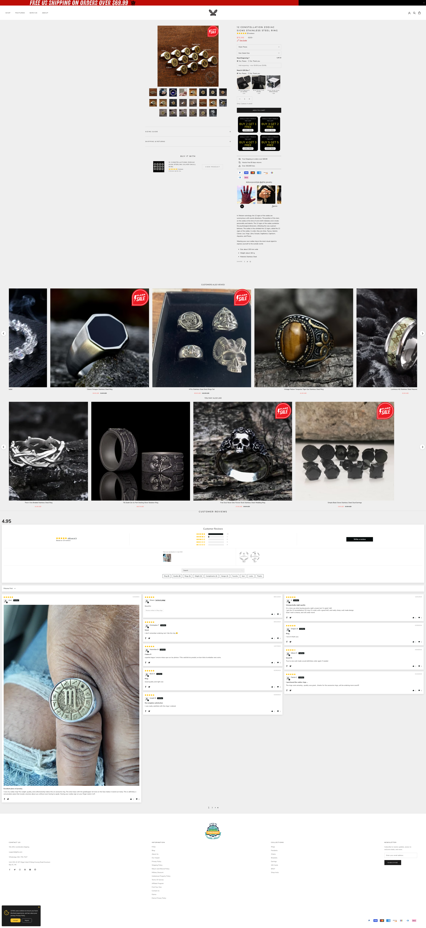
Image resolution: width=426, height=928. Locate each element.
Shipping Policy (157, 865)
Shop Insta (275, 872)
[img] (8, 597)
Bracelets (274, 858)
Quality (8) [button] (176, 576)
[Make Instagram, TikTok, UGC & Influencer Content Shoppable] (275, 206)
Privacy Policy (156, 861)
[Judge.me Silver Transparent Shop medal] (255, 556)
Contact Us (155, 891)
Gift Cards (274, 865)
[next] (422, 333)
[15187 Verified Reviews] (213, 840)
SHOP (8, 13)
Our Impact (156, 858)
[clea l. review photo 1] (71, 695)
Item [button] (243, 576)
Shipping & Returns (155, 141)
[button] (242, 33)
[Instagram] (20, 869)
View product (212, 167)
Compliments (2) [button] (211, 576)
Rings (273, 847)
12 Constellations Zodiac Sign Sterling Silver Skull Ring (182, 164)
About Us (155, 854)
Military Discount (157, 872)
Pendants (274, 850)
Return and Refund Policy (160, 869)
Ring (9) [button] (166, 576)
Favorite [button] (235, 576)
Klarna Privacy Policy (159, 898)
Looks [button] (251, 576)
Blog (153, 850)
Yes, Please (242, 61)
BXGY (273, 869)
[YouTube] (30, 869)
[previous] (3, 333)
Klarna (154, 894)
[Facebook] (244, 261)
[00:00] (188, 56)
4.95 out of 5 (72, 538)
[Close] (39, 907)
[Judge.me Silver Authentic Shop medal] (244, 556)
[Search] (414, 13)
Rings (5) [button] (187, 576)
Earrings (274, 861)
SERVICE (33, 13)
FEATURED (20, 13)
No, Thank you (255, 61)
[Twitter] (247, 261)
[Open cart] (419, 13)
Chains (273, 854)
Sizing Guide (151, 131)
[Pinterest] (250, 261)
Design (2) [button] (224, 576)
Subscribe (393, 862)
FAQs (154, 847)
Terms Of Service (158, 880)
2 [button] (212, 808)
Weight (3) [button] (198, 576)
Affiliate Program (158, 883)
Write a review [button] (360, 539)
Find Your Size (157, 887)
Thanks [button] (259, 576)
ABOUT (45, 13)
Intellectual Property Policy (161, 876)
